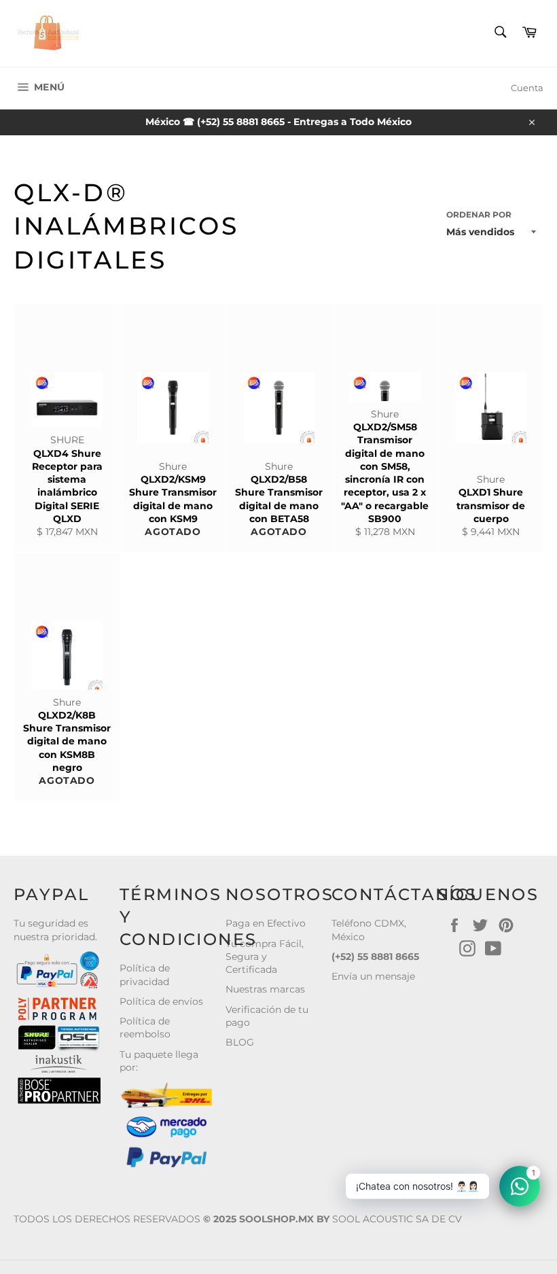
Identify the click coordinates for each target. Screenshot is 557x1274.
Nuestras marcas (265, 989)
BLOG (240, 1042)
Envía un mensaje (373, 976)
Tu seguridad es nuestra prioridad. (55, 929)
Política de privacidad (145, 974)
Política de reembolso (145, 1027)
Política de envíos (161, 1001)
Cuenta (527, 87)
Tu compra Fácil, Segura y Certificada (265, 956)
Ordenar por (478, 214)
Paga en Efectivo (266, 923)
